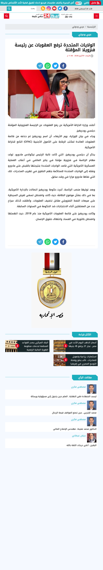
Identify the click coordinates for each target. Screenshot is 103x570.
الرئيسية (91, 27)
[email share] (40, 66)
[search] (6, 16)
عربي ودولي (78, 27)
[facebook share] (63, 66)
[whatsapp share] (47, 66)
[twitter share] (55, 66)
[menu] (96, 16)
